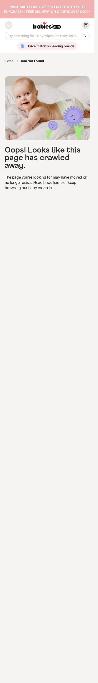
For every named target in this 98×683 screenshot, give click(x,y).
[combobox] (47, 35)
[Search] (84, 35)
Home (9, 61)
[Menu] (8, 25)
